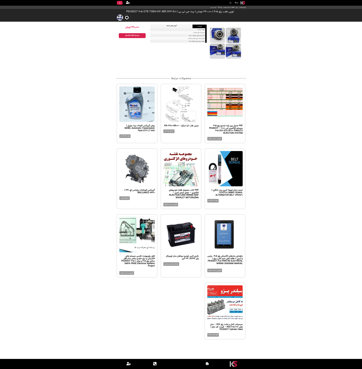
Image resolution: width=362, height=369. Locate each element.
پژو (237, 7)
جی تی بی (213, 7)
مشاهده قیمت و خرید (171, 264)
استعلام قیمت (124, 198)
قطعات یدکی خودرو (229, 7)
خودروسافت (242, 7)
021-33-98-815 (125, 136)
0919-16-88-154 (213, 335)
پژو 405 (220, 7)
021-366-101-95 (213, 200)
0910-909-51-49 (168, 131)
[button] (210, 28)
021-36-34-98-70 (132, 35)
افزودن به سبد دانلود (214, 138)
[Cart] (120, 3)
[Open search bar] (230, 3)
